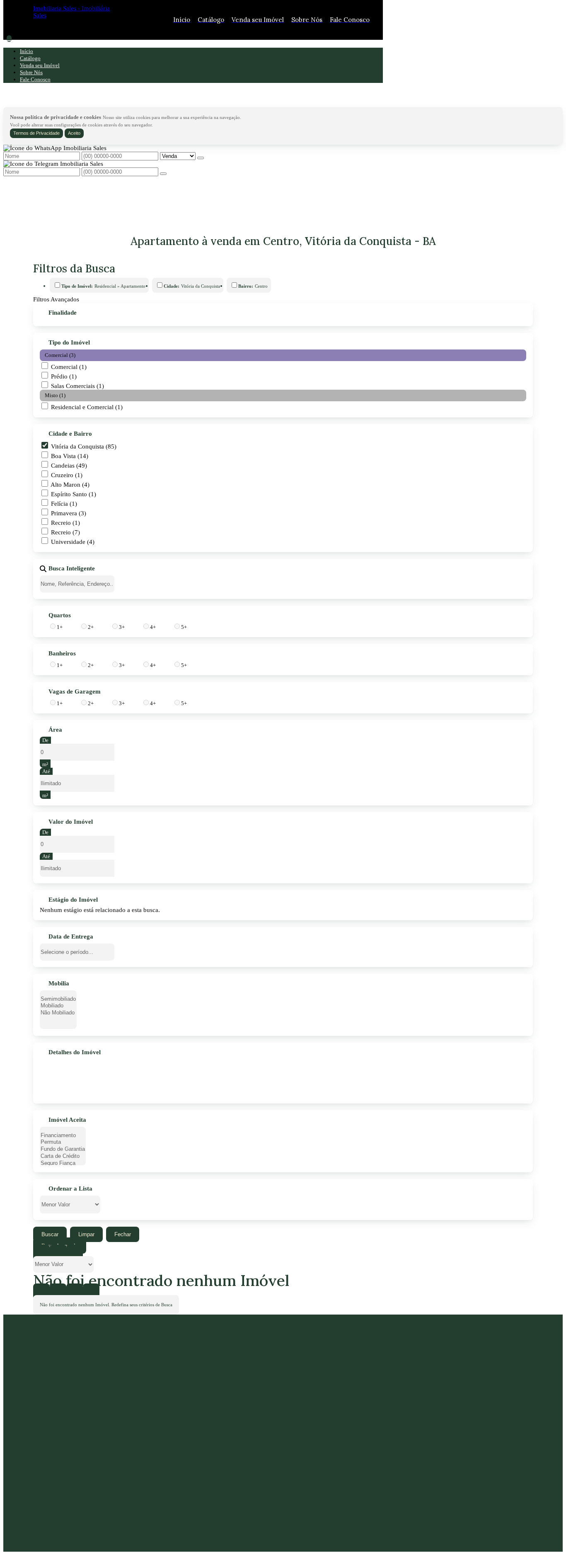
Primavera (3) (68, 513)
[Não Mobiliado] (58, 1012)
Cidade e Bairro (70, 434)
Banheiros (62, 653)
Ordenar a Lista (70, 1189)
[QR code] (62, 1538)
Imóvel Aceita (67, 1120)
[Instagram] (99, 1508)
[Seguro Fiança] (63, 1163)
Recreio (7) (65, 532)
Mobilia (58, 983)
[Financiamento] (63, 1135)
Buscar (49, 1234)
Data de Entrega (70, 937)
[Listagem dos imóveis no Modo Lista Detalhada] (58, 1252)
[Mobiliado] (58, 1005)
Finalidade (62, 313)
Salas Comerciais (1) (77, 386)
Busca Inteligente (71, 568)
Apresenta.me (58, 1528)
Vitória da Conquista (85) (83, 446)
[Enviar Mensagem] (163, 173)
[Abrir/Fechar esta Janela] (91, 1291)
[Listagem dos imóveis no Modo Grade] (41, 1252)
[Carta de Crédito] (63, 1156)
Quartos (59, 615)
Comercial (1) (69, 367)
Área (55, 730)
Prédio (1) (64, 376)
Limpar (86, 1234)
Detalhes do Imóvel (74, 1052)
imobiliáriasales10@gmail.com (87, 1484)
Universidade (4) (72, 542)
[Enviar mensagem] (200, 158)
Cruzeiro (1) (66, 475)
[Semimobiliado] (58, 999)
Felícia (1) (64, 503)
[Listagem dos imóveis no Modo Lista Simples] (74, 1252)
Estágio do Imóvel (73, 900)
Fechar (122, 1234)
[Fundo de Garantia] (63, 1149)
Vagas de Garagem (74, 692)
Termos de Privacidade (36, 133)
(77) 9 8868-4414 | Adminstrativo (95, 1469)
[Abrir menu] (9, 38)
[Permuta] (63, 1142)
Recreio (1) (65, 522)
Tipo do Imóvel (69, 343)
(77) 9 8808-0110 (70, 1454)
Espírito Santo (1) (73, 494)
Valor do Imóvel (70, 822)
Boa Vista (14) (69, 456)
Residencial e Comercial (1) (87, 407)
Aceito (74, 133)
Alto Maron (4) (70, 484)
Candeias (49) (69, 465)
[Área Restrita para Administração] (47, 1538)
